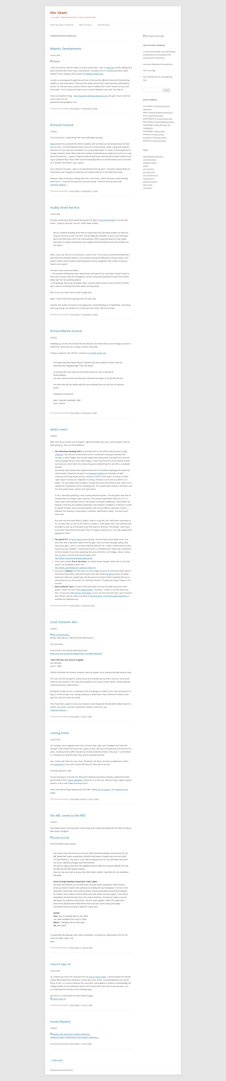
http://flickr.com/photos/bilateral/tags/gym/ (74, 558)
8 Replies (53, 628)
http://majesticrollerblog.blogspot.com (91, 96)
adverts (83, 799)
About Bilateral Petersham (61, 25)
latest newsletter (75, 780)
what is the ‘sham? (150, 181)
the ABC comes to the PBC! (68, 815)
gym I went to (78, 539)
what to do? (147, 185)
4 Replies (53, 1028)
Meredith (146, 137)
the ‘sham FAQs (149, 172)
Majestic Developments (65, 48)
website (58, 533)
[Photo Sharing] (60, 634)
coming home (59, 733)
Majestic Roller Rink (94, 74)
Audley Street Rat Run (65, 207)
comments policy (149, 159)
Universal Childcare (96, 473)
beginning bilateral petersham (161, 112)
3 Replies (53, 337)
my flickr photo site (97, 353)
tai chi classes (104, 789)
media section (86, 589)
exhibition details (149, 163)
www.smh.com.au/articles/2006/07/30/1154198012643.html (76, 653)
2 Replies (53, 822)
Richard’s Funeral (61, 125)
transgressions (148, 178)
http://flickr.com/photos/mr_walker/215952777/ (75, 567)
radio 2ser (110, 67)
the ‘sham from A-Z (150, 175)
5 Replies (53, 131)
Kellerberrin (59, 764)
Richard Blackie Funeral (66, 331)
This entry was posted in (59, 1043)
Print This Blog (85, 25)
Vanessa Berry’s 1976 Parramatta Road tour (109, 596)
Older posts (56, 1060)
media (145, 166)
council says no (60, 964)
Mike (52, 144)
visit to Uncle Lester (97, 977)
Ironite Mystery (60, 1021)
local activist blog (106, 220)
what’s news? (59, 429)
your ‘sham (147, 188)
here (52, 941)
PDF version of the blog (81, 593)
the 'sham (58, 12)
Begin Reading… (104, 25)
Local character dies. (64, 622)
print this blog (148, 169)
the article (109, 574)
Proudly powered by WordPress (61, 1070)
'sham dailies (74, 108)
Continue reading (59, 184)
